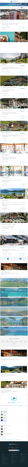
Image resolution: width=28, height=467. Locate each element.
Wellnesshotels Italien (22, 460)
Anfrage (23, 93)
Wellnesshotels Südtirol (22, 461)
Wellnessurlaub (9, 439)
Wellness (14, 439)
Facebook (14, 447)
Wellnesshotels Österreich (23, 458)
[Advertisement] (14, 47)
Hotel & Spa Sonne (4, 200)
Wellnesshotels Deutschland (23, 456)
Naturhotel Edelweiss (5, 155)
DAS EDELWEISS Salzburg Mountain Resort (9, 87)
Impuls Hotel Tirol (4, 20)
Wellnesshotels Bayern (22, 457)
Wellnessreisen (17, 439)
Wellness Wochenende (4, 439)
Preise (23, 27)
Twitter (10, 447)
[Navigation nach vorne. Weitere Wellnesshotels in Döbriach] (20, 259)
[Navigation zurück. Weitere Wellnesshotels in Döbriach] (8, 259)
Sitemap (21, 463)
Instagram (18, 447)
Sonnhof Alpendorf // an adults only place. (9, 246)
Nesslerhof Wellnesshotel (5, 132)
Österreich (11, 88)
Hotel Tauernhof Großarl (5, 109)
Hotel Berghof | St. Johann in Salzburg (8, 224)
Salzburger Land (7, 88)
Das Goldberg (3, 64)
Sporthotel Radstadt (5, 177)
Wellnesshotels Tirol (22, 459)
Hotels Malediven (22, 462)
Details (23, 29)
